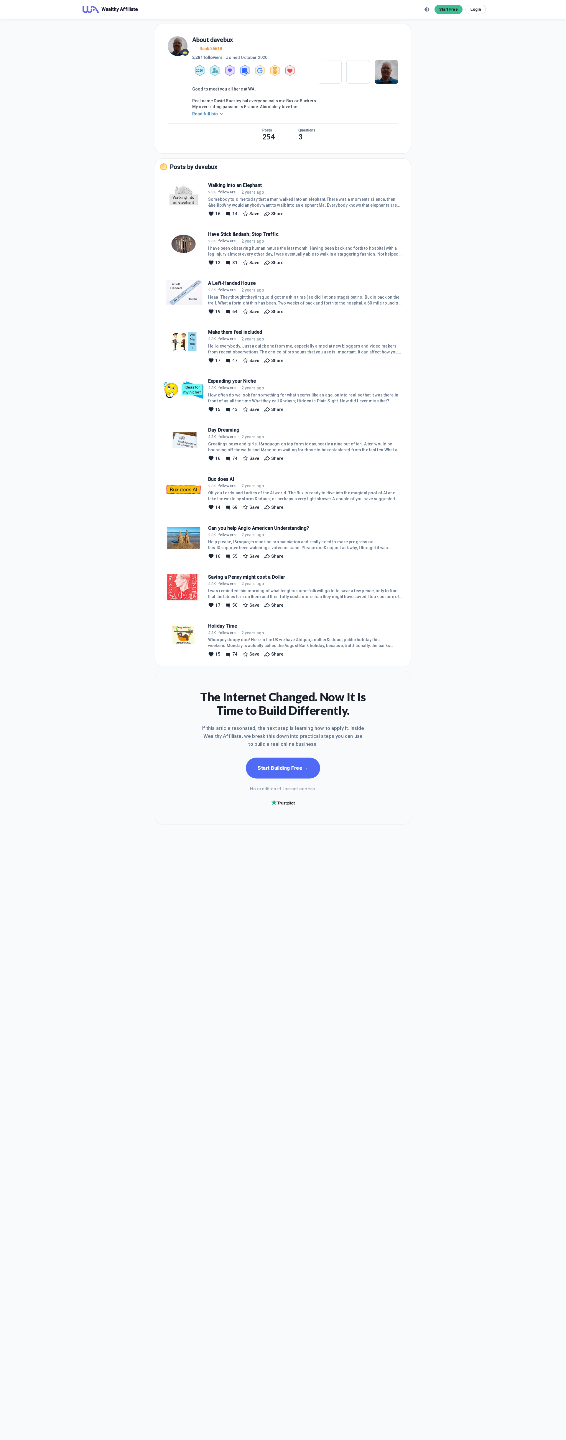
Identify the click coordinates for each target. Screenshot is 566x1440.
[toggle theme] (427, 9)
